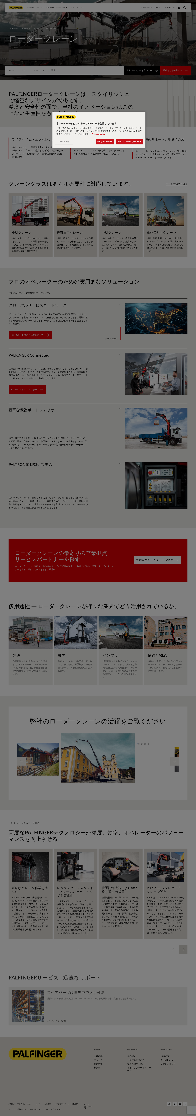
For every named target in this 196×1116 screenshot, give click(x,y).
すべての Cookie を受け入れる (130, 141)
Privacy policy (98, 134)
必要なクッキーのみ (105, 141)
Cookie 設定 (64, 141)
